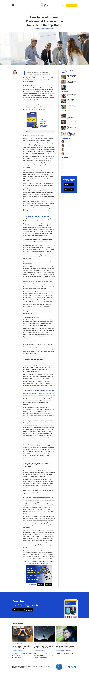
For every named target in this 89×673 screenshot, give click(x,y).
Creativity (15, 650)
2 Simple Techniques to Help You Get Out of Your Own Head (65, 647)
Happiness (20, 650)
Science (43, 650)
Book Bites (37, 28)
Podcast (22, 666)
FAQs (26, 666)
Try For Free (71, 5)
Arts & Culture (37, 650)
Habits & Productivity (49, 28)
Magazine (31, 14)
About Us (33, 666)
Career (43, 28)
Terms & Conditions (39, 666)
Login (62, 5)
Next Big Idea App (15, 666)
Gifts (19, 666)
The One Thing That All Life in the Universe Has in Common (43, 647)
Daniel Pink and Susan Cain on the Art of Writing (21, 647)
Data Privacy (45, 666)
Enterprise (29, 666)
